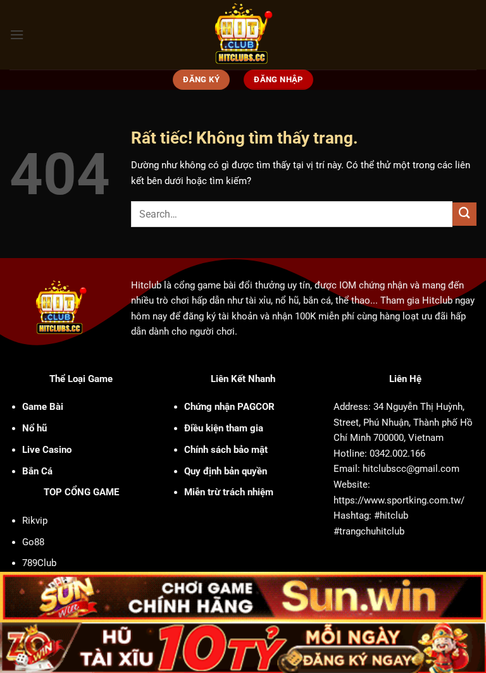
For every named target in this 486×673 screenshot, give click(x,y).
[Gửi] (464, 214)
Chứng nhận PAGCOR (229, 406)
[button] (16, 35)
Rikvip (34, 520)
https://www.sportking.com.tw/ (398, 500)
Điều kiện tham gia (223, 428)
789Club (39, 563)
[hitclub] (243, 35)
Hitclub (146, 285)
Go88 (33, 542)
